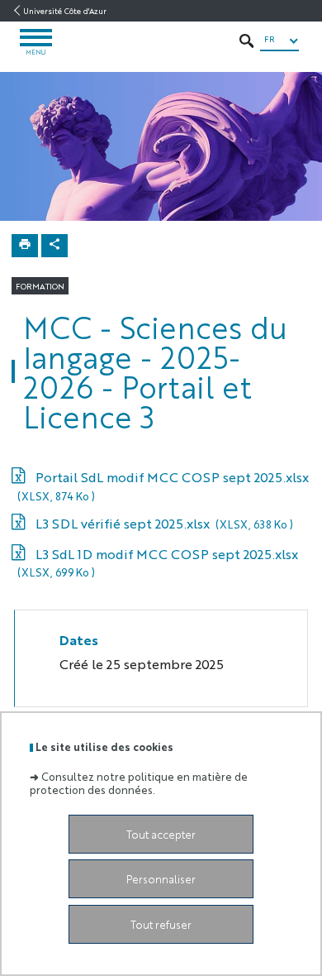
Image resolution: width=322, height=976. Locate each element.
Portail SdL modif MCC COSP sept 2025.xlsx (163, 485)
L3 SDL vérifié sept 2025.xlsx (164, 523)
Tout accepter (161, 834)
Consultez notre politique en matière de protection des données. (139, 782)
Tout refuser (161, 924)
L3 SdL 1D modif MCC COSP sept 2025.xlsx (157, 562)
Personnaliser (161, 879)
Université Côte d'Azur (65, 11)
